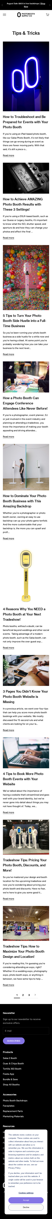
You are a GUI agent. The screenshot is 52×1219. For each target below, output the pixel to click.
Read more (8, 155)
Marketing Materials (13, 1116)
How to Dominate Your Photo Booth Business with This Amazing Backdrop (24, 501)
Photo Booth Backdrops (15, 1100)
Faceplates (8, 1105)
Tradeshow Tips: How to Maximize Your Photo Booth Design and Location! (23, 951)
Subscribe (14, 1040)
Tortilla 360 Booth (12, 1068)
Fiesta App (8, 1074)
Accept (26, 1200)
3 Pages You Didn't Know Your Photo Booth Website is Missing (25, 696)
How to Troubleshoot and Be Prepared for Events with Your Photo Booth (25, 122)
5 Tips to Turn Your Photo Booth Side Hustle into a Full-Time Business (24, 321)
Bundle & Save (10, 1079)
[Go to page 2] (35, 995)
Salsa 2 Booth (10, 1058)
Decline (26, 1207)
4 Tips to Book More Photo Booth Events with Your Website (23, 779)
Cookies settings (26, 1193)
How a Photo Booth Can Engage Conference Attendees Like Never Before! (25, 403)
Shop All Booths (11, 1084)
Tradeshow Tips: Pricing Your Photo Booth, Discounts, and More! (25, 865)
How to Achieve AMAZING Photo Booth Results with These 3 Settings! (23, 204)
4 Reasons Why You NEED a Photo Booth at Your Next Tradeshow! (24, 614)
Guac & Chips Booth (13, 1063)
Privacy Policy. (14, 1168)
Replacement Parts (13, 1111)
